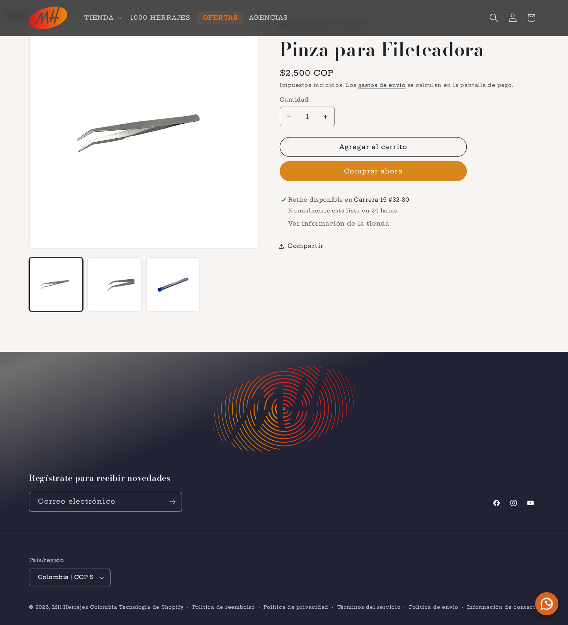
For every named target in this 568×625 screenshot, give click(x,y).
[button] (102, 18)
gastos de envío (382, 85)
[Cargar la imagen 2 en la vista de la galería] (114, 284)
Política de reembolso (223, 607)
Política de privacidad (296, 607)
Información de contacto (503, 607)
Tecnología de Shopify (151, 607)
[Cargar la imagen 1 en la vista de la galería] (56, 284)
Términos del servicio (369, 607)
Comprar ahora (373, 171)
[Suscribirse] (172, 502)
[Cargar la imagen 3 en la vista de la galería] (173, 284)
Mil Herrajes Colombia (84, 607)
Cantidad (294, 99)
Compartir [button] (305, 246)
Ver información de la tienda (338, 223)
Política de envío (433, 607)
